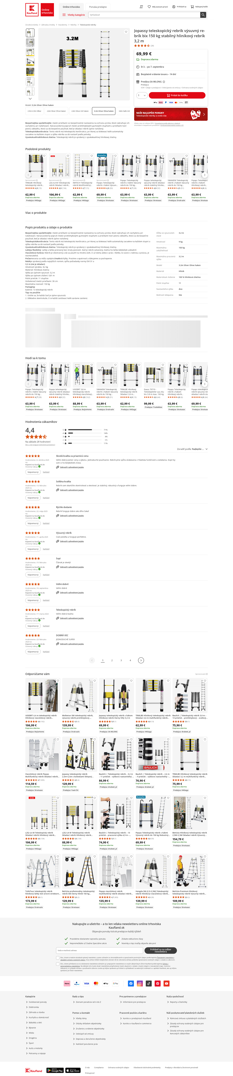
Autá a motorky (35, 1048)
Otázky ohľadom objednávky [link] (88, 1023)
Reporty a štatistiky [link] (178, 1002)
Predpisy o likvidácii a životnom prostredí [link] (181, 1067)
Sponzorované (30, 180)
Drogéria (33, 1038)
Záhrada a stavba (36, 1012)
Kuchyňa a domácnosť (39, 1017)
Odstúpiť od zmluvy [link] (85, 1033)
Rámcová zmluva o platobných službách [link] (188, 1018)
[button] (85, 429)
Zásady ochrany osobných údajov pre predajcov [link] (187, 1025)
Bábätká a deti (35, 1022)
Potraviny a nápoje (37, 1053)
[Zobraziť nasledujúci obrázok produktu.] (30, 98)
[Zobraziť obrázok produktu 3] (30, 52)
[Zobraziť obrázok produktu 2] (30, 42)
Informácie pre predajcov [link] (134, 1002)
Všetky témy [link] (81, 1018)
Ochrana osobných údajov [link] (118, 1067)
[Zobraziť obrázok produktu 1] (30, 33)
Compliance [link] (99, 1067)
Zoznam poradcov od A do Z (88, 1002)
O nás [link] (87, 1067)
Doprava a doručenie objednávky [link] (91, 1039)
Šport (31, 1043)
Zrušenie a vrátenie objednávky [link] (90, 1028)
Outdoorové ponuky (38, 1002)
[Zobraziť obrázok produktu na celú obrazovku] (84, 64)
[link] (97, 6)
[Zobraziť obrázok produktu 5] (30, 71)
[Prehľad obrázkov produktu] (30, 64)
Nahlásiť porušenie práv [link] (87, 1044)
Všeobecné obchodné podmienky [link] (147, 1067)
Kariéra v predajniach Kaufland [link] (137, 1018)
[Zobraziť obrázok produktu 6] (30, 81)
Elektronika (34, 1007)
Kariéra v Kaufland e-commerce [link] (137, 1023)
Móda (31, 1033)
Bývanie (32, 1027)
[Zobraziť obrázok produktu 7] (30, 91)
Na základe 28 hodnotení (37, 442)
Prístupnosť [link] (90, 1073)
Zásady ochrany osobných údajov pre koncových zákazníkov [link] (187, 1032)
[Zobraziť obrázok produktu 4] (30, 62)
